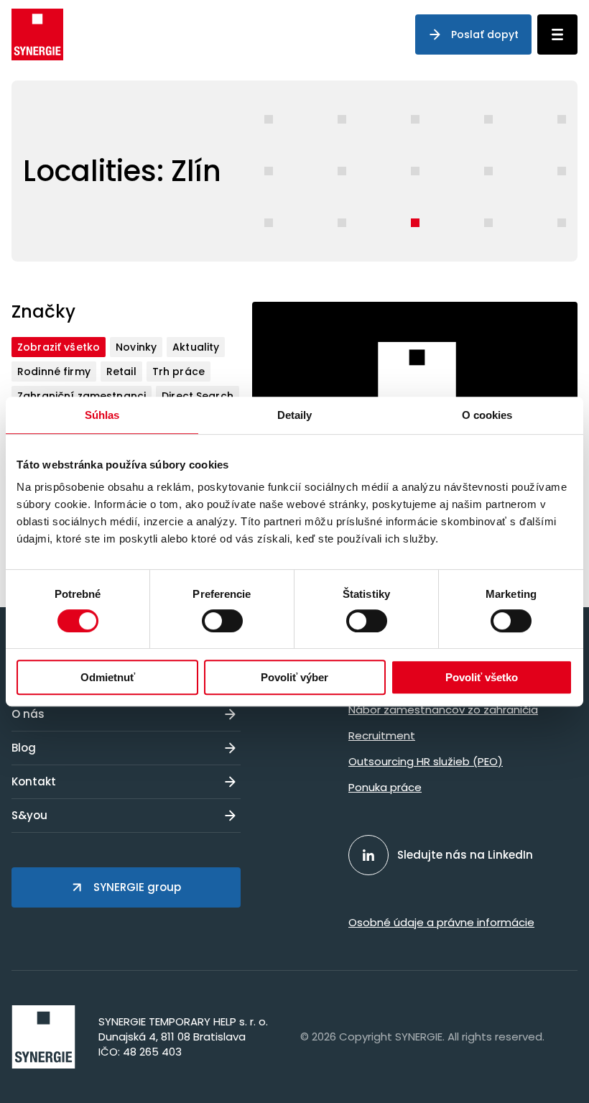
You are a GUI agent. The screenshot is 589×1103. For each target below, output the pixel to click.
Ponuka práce (385, 787)
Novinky (136, 347)
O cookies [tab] (487, 415)
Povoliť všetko (481, 677)
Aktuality (195, 347)
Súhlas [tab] (102, 415)
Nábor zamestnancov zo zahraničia (443, 709)
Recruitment (381, 735)
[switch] (222, 620)
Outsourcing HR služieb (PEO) (425, 761)
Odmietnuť (107, 677)
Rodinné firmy (54, 371)
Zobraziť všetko (58, 347)
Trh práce (178, 371)
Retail (121, 371)
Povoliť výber (294, 677)
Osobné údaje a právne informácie (441, 922)
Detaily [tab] (294, 415)
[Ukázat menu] (557, 34)
